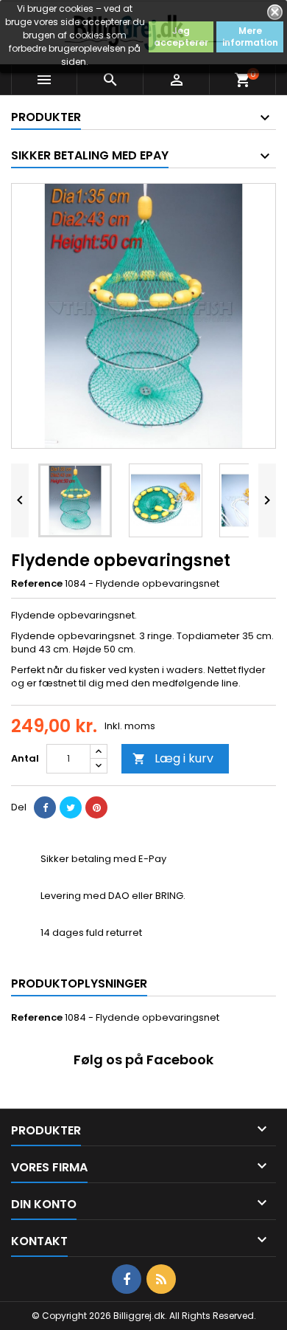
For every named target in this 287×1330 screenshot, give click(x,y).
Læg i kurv (172, 758)
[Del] (45, 807)
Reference (37, 583)
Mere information (250, 36)
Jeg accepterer (181, 36)
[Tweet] (71, 807)
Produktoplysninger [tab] (79, 983)
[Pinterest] (96, 807)
